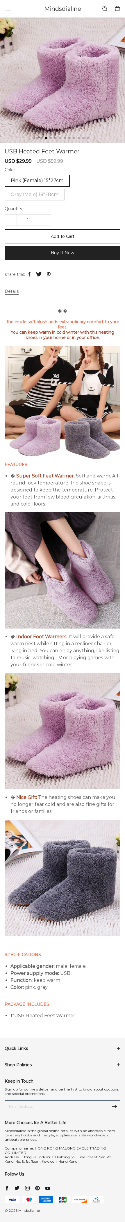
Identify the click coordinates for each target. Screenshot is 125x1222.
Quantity (13, 208)
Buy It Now (62, 252)
